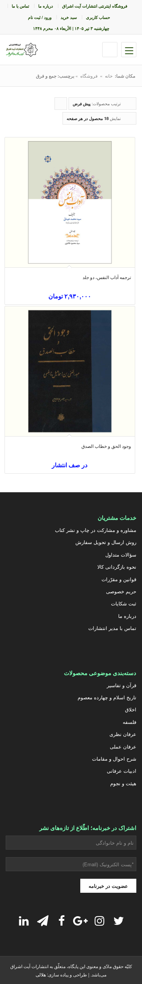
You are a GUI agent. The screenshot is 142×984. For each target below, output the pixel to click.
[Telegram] (42, 920)
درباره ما (45, 6)
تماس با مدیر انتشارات (112, 628)
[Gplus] (80, 920)
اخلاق (130, 709)
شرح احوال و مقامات (114, 758)
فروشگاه (89, 75)
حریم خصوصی (121, 591)
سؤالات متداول (120, 554)
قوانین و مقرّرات (118, 579)
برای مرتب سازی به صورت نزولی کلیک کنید (61, 105)
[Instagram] (99, 920)
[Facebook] (61, 920)
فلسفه (129, 721)
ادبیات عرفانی (121, 770)
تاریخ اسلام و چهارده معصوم (107, 697)
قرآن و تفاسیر (121, 685)
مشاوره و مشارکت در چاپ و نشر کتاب (95, 529)
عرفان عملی (123, 746)
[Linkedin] (24, 920)
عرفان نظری (122, 734)
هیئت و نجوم (123, 783)
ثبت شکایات (123, 603)
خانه (108, 75)
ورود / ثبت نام (39, 17)
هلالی (41, 974)
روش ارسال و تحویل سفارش (105, 542)
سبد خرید (69, 17)
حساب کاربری (98, 17)
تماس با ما (20, 6)
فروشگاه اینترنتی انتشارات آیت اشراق (94, 6)
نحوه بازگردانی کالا (116, 566)
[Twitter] (118, 920)
